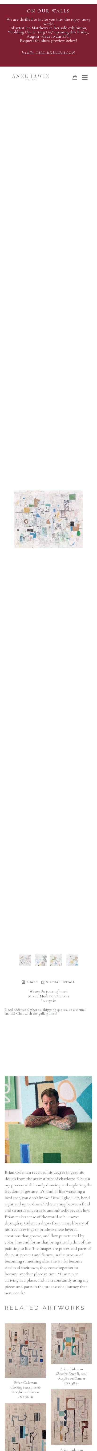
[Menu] (85, 77)
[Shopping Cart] (75, 77)
